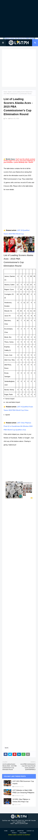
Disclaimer (23, 832)
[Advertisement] (19, 19)
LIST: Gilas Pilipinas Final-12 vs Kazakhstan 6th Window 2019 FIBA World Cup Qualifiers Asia (18, 426)
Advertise (20, 830)
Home (5, 92)
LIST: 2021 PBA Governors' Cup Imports (23, 782)
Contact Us (30, 830)
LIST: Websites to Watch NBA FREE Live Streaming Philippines (23, 791)
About (12, 830)
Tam (6, 118)
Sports (10, 92)
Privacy (14, 832)
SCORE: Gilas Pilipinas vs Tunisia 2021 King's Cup (21, 800)
